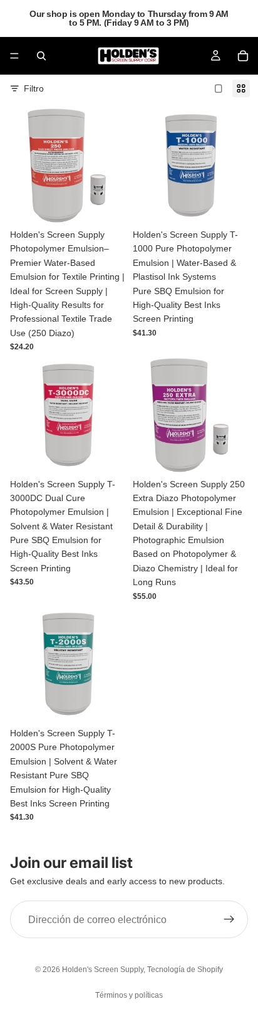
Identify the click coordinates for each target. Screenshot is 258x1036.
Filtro (34, 88)
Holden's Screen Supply (102, 969)
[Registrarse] (229, 919)
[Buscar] (41, 56)
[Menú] (14, 55)
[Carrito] (243, 56)
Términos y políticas (129, 995)
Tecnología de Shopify (185, 969)
